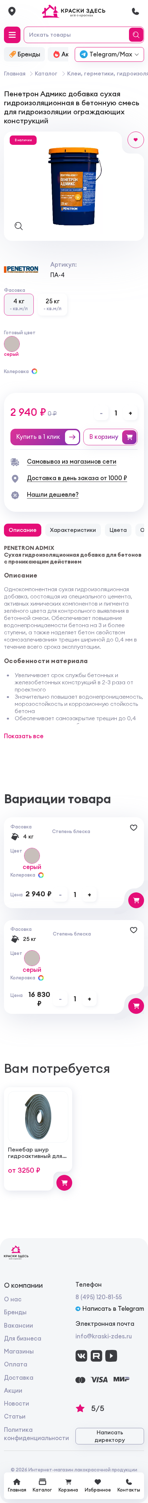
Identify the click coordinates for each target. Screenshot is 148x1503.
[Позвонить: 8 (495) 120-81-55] (135, 11)
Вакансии (18, 1325)
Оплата (15, 1364)
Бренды (15, 1312)
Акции (13, 1390)
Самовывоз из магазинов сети (71, 461)
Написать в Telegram (113, 1308)
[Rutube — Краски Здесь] (96, 1356)
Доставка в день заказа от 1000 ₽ (77, 478)
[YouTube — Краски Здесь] (111, 1356)
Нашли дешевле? (53, 494)
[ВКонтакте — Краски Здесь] (81, 1356)
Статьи (15, 1416)
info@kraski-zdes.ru (103, 1336)
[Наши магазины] (12, 11)
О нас (13, 1299)
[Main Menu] (12, 35)
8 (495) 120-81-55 (98, 1297)
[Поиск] (137, 35)
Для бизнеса (22, 1338)
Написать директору (109, 1436)
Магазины (19, 1351)
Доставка (18, 1377)
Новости (16, 1403)
